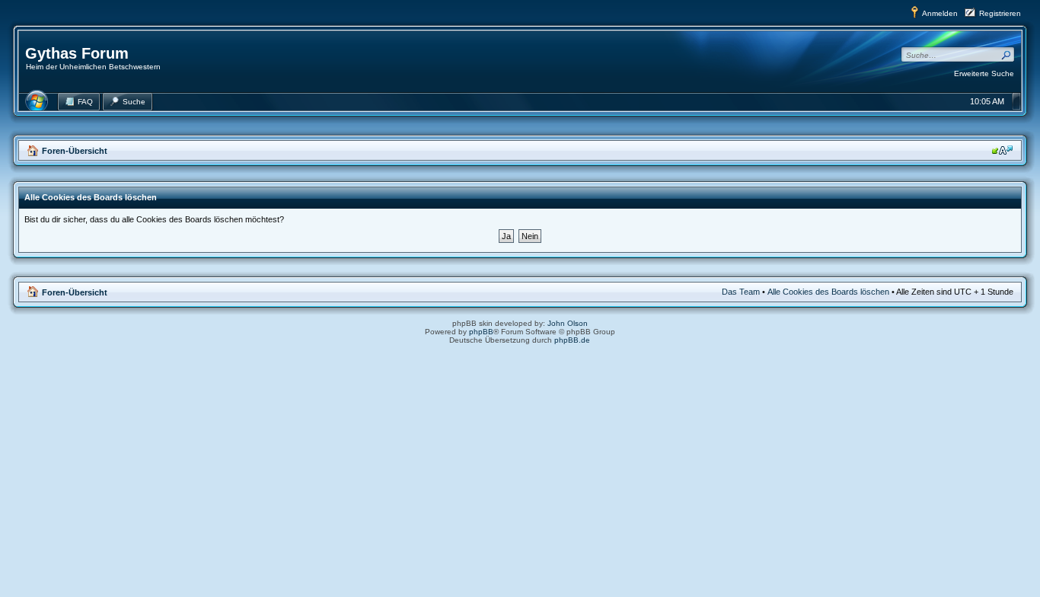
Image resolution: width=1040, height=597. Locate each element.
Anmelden (940, 13)
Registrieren (1000, 13)
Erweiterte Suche (984, 73)
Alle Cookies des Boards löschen (828, 291)
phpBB (481, 331)
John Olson (567, 323)
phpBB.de (572, 340)
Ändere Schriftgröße (1002, 150)
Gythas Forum (77, 53)
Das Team (741, 291)
